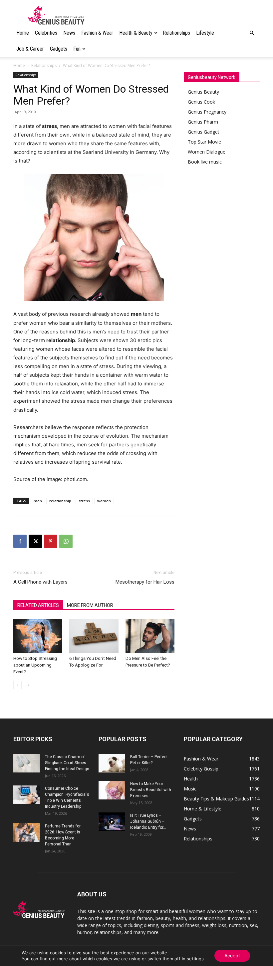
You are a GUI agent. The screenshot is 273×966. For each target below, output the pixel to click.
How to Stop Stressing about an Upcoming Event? (35, 665)
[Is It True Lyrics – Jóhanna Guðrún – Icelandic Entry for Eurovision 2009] (112, 821)
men (38, 500)
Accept (232, 955)
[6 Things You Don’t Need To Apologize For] (93, 636)
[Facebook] (20, 541)
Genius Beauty (203, 92)
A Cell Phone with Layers (40, 582)
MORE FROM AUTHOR (90, 605)
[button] (252, 33)
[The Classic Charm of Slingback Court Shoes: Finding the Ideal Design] (26, 763)
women (104, 500)
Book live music (205, 162)
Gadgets (58, 49)
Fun (77, 49)
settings (195, 958)
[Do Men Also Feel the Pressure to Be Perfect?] (150, 636)
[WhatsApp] (66, 541)
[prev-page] (17, 685)
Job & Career (30, 49)
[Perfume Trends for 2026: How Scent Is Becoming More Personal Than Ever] (26, 832)
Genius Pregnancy (207, 112)
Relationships (176, 33)
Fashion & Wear (97, 33)
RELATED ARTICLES (38, 605)
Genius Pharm (203, 122)
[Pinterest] (50, 541)
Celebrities (46, 33)
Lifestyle (205, 33)
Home (22, 33)
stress (84, 500)
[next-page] (28, 685)
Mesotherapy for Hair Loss (145, 582)
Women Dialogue (206, 152)
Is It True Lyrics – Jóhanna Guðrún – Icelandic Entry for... (148, 821)
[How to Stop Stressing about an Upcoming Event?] (37, 636)
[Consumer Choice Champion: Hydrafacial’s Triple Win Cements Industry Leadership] (26, 794)
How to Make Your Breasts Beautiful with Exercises (150, 789)
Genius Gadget (203, 132)
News (69, 33)
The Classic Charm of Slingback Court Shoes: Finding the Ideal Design (67, 762)
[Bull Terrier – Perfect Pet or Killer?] (112, 763)
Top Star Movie (204, 142)
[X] (35, 541)
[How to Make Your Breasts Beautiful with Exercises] (112, 790)
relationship (60, 500)
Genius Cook (201, 102)
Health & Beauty (135, 33)
